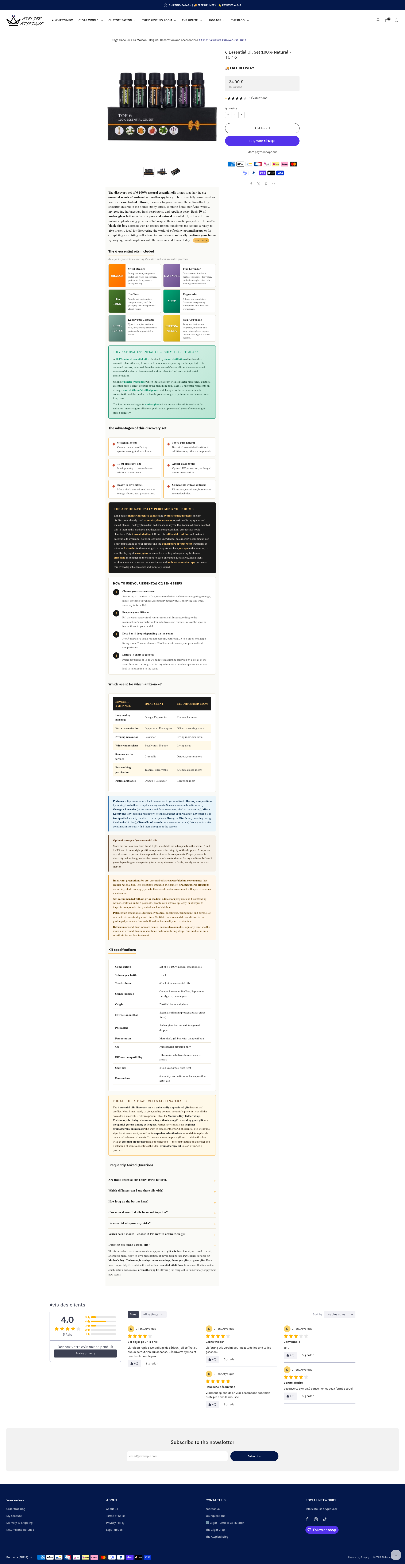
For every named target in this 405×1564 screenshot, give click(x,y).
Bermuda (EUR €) (17, 1557)
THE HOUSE (190, 20)
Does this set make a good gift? (129, 1244)
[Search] (396, 20)
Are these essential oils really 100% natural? (138, 1179)
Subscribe (254, 1456)
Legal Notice (114, 1530)
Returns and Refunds (20, 1530)
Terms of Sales (115, 1516)
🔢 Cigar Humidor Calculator (225, 1523)
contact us (213, 1509)
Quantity (231, 108)
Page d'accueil (121, 40)
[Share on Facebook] (251, 184)
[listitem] (202, 5)
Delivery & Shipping (19, 1523)
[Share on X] (258, 184)
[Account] (378, 20)
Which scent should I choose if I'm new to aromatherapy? (147, 1234)
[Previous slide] (113, 106)
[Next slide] (210, 106)
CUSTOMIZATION (120, 20)
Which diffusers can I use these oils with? (136, 1190)
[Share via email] (273, 184)
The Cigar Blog (215, 1530)
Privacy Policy (115, 1523)
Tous (133, 1314)
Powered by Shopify (358, 1557)
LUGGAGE (214, 20)
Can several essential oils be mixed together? (138, 1212)
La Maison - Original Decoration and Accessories (165, 40)
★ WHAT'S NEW (62, 20)
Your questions (215, 1516)
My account (14, 1516)
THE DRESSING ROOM (157, 20)
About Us (112, 1509)
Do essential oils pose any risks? (129, 1223)
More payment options (262, 152)
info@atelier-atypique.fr (321, 1509)
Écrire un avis (85, 1353)
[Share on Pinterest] (266, 184)
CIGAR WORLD (88, 20)
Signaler (152, 1363)
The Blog (238, 20)
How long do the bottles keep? (128, 1201)
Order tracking (15, 1509)
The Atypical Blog (217, 1536)
